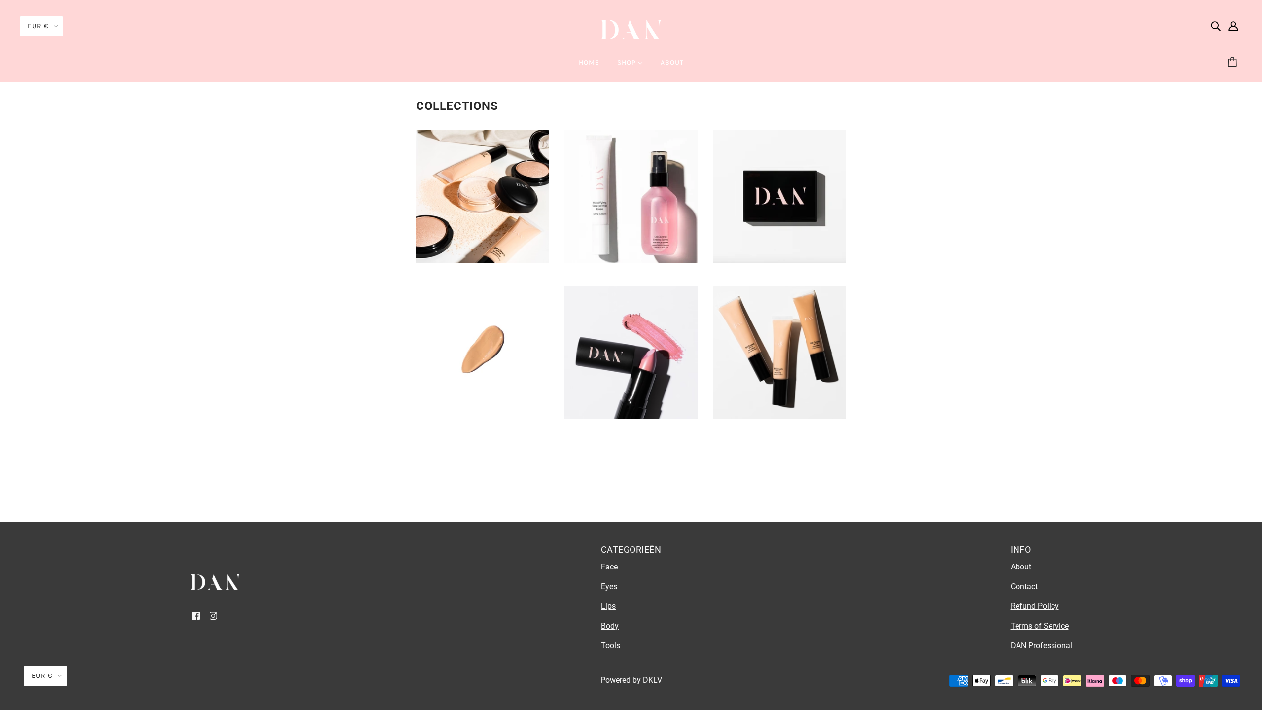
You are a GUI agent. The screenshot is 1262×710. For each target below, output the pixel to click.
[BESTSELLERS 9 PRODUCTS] (482, 260)
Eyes (609, 586)
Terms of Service (1040, 626)
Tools (610, 645)
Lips (608, 606)
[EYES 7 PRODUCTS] (779, 260)
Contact (1024, 586)
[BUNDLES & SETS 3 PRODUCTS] (630, 260)
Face (609, 566)
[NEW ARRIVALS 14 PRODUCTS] (779, 416)
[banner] (631, 29)
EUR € (38, 26)
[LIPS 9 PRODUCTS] (630, 416)
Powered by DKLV (631, 680)
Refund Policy (1035, 606)
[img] (1216, 26)
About (1021, 566)
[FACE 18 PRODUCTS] (482, 416)
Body (610, 626)
